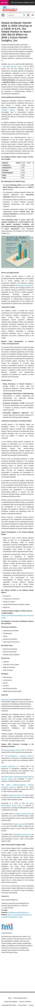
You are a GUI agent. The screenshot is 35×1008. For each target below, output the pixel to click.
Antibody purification (8, 766)
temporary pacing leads (23, 813)
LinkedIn (4, 917)
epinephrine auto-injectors (22, 834)
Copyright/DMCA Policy (9, 1005)
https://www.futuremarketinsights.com (19, 915)
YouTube (20, 917)
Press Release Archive (20, 998)
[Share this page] (32, 15)
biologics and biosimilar (24, 285)
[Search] (24, 15)
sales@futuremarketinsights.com (18, 912)
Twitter (10, 917)
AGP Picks (4, 2)
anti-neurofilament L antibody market (19, 756)
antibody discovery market (17, 795)
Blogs (14, 917)
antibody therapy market (12, 750)
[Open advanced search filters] (28, 15)
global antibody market (14, 66)
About (10, 998)
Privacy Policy (22, 1005)
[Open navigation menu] (3, 15)
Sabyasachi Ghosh (7, 699)
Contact (31, 1005)
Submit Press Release (11, 1001)
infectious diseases (8, 110)
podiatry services (19, 824)
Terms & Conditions (25, 1001)
